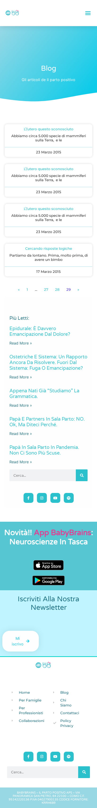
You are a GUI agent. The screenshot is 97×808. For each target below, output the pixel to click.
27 (46, 289)
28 (57, 289)
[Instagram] (42, 498)
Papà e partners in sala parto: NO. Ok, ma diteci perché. (47, 422)
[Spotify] (69, 498)
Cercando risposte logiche (48, 248)
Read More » (20, 343)
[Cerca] (82, 475)
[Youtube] (55, 498)
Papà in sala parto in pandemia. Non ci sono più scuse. (44, 450)
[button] (88, 12)
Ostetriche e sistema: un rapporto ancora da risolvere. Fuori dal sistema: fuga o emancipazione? (48, 362)
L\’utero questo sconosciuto (48, 129)
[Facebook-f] (28, 498)
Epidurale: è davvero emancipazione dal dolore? (39, 331)
